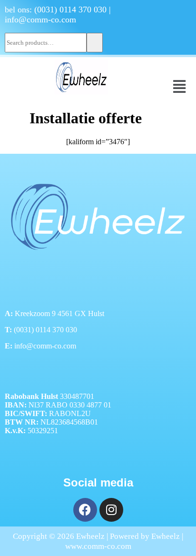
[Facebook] (85, 510)
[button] (179, 86)
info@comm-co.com (40, 19)
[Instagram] (111, 510)
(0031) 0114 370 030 (70, 9)
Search (95, 42)
